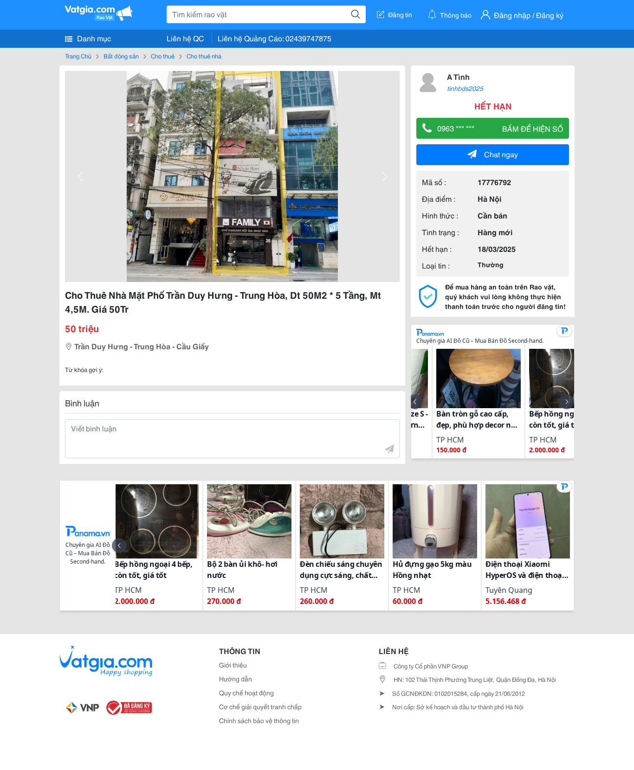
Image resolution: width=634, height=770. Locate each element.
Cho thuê (163, 55)
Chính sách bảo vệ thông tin (259, 720)
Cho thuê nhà (204, 55)
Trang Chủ (78, 55)
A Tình (458, 76)
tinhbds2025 (465, 88)
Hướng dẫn (235, 678)
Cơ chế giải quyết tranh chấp (260, 706)
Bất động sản (121, 55)
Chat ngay (501, 153)
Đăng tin (400, 14)
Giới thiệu (233, 664)
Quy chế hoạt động (246, 692)
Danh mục (93, 37)
